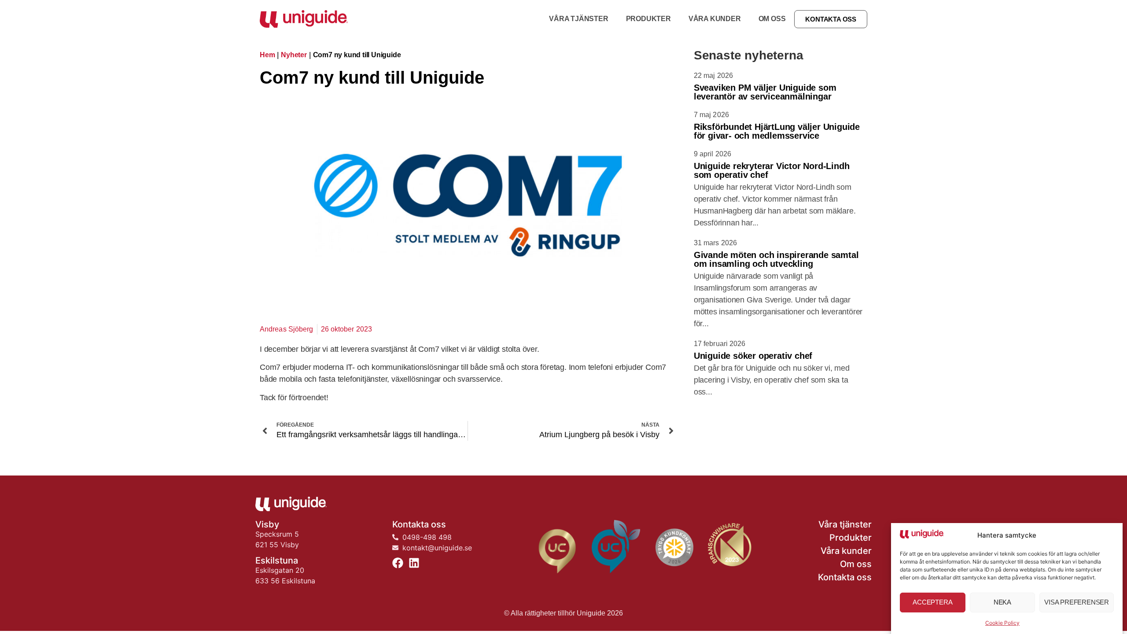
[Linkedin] (414, 562)
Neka (1002, 602)
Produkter (648, 18)
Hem (267, 55)
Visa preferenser (1076, 602)
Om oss (772, 18)
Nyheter (294, 55)
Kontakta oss (845, 577)
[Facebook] (397, 562)
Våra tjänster (578, 18)
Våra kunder (715, 18)
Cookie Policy (1002, 622)
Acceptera (932, 602)
